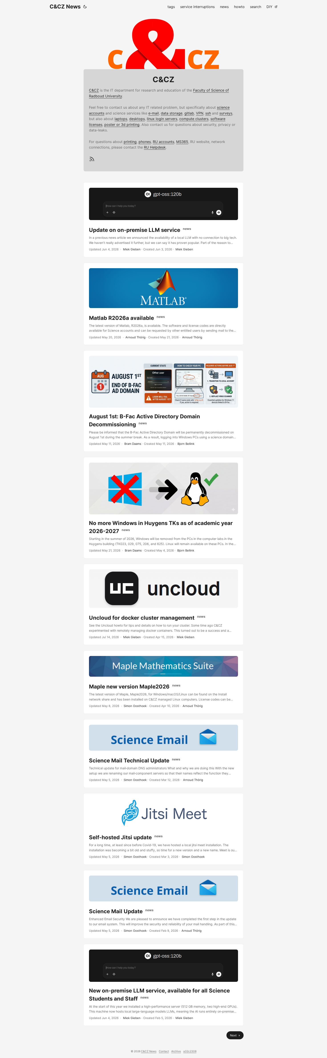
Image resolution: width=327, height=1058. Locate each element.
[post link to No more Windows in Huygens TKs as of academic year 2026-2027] (163, 507)
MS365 (182, 141)
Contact (164, 1051)
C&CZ (94, 90)
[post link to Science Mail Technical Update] (163, 753)
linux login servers (162, 118)
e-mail (153, 113)
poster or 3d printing (121, 124)
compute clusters (193, 118)
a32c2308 (189, 1051)
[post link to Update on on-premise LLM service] (163, 219)
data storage (171, 113)
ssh (208, 113)
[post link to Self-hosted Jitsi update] (163, 828)
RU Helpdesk (155, 147)
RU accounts (163, 141)
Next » (235, 1035)
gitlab (189, 113)
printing (130, 141)
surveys (225, 113)
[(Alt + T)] (85, 6)
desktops (137, 118)
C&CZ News (65, 6)
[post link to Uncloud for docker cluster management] (163, 604)
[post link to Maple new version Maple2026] (163, 682)
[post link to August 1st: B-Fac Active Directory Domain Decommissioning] (163, 401)
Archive (176, 1051)
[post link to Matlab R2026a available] (163, 304)
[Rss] (92, 161)
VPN (199, 113)
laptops (121, 118)
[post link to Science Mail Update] (163, 904)
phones (145, 141)
